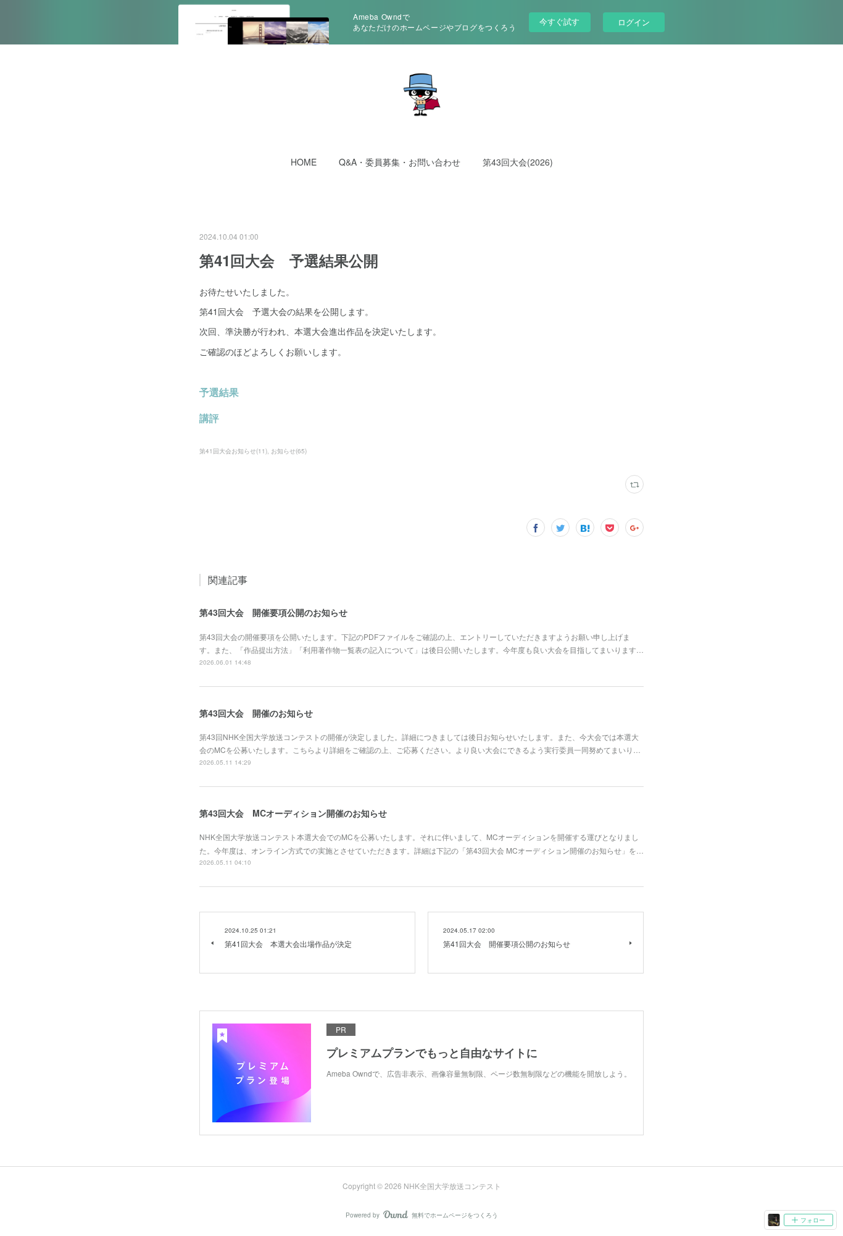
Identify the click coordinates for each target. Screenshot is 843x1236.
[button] (304, 161)
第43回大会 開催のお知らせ (256, 713)
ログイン (634, 22)
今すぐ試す (559, 21)
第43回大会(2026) (518, 162)
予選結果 (219, 392)
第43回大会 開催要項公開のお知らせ (273, 612)
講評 (209, 418)
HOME (304, 162)
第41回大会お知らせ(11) (233, 451)
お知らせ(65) (289, 451)
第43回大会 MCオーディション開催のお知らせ (293, 813)
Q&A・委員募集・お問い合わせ (399, 162)
